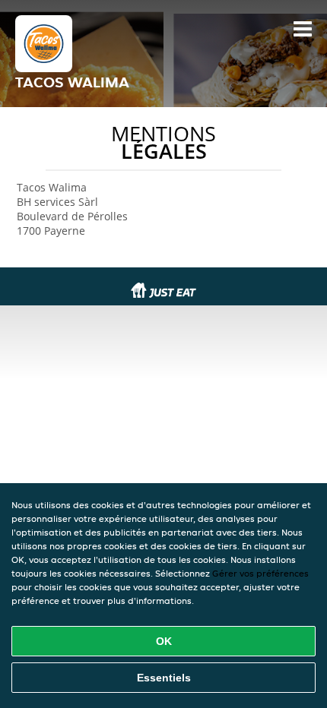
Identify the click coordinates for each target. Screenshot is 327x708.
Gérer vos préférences (260, 573)
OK (164, 641)
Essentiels (164, 678)
